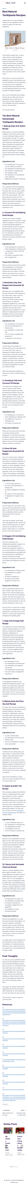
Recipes (5, 1104)
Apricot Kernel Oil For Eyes (7, 1113)
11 (23, 882)
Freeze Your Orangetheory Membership (19, 1143)
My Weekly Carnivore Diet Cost (7, 1143)
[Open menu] (24, 3)
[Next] (22, 1146)
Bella (20, 1153)
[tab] (12, 1166)
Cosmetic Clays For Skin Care (21, 1113)
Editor (8, 1153)
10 (16, 647)
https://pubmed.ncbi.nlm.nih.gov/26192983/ (13, 1089)
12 (21, 891)
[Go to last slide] (6, 1146)
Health (4, 8)
